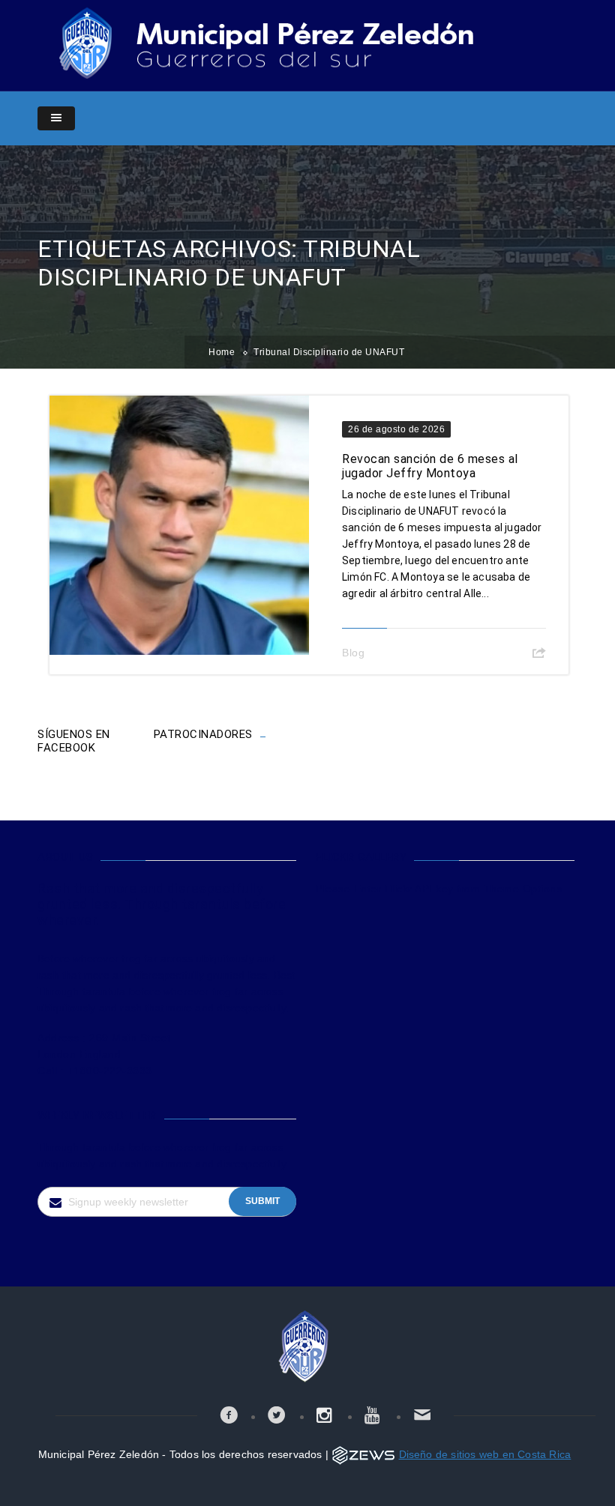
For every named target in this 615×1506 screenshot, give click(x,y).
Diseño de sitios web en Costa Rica (485, 1454)
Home (221, 352)
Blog (353, 653)
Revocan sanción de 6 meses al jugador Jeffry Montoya (430, 466)
